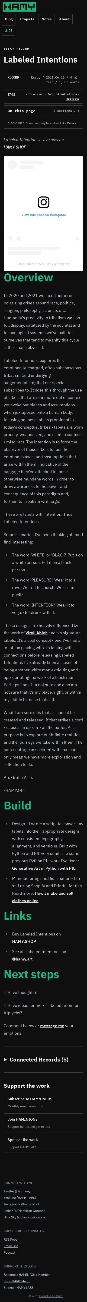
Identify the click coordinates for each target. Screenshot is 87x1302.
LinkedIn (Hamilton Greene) (24, 1211)
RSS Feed (11, 1239)
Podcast (9, 1252)
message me (52, 1025)
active (31, 94)
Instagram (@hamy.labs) (21, 1204)
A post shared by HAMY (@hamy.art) (43, 264)
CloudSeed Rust (51, 1296)
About (64, 19)
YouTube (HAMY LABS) (20, 1198)
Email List (11, 1246)
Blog (9, 19)
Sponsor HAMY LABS (19, 1288)
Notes (47, 19)
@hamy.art (22, 959)
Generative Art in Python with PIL (43, 868)
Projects (27, 19)
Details (71, 123)
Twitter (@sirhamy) (18, 1191)
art (41, 94)
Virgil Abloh (37, 632)
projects (72, 98)
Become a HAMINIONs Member (27, 1275)
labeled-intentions (62, 94)
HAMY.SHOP (15, 147)
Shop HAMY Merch (17, 1281)
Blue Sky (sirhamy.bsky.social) (26, 1217)
